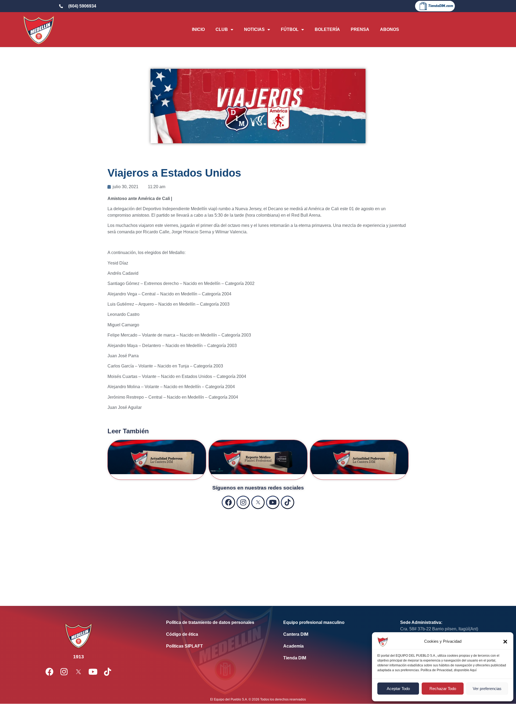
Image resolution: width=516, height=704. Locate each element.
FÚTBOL (290, 29)
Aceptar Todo (398, 688)
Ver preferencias (487, 688)
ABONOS (389, 29)
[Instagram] (243, 502)
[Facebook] (228, 502)
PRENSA (360, 29)
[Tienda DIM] (333, 658)
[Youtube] (273, 502)
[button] (505, 641)
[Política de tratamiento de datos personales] (216, 622)
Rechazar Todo (442, 688)
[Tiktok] (287, 502)
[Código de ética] (216, 634)
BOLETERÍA (327, 29)
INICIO (198, 29)
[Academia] (333, 646)
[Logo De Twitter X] (258, 502)
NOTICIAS (254, 29)
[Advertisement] (258, 552)
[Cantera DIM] (333, 634)
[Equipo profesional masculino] (333, 622)
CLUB (222, 29)
